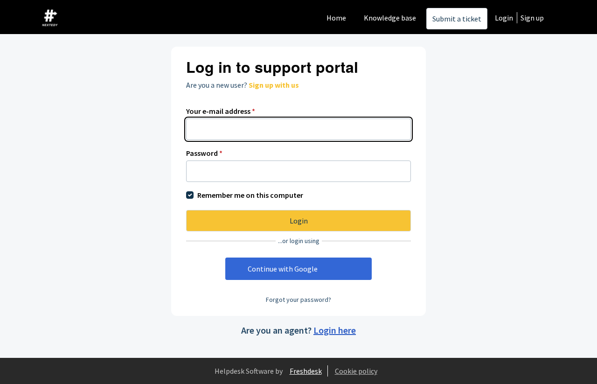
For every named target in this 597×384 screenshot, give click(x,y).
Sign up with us (274, 85)
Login (504, 17)
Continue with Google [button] (283, 268)
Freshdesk (306, 371)
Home (336, 17)
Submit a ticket (456, 18)
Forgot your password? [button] (298, 299)
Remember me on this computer (250, 195)
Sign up (532, 17)
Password (204, 153)
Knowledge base (390, 17)
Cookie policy (356, 371)
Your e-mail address (220, 111)
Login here (334, 330)
